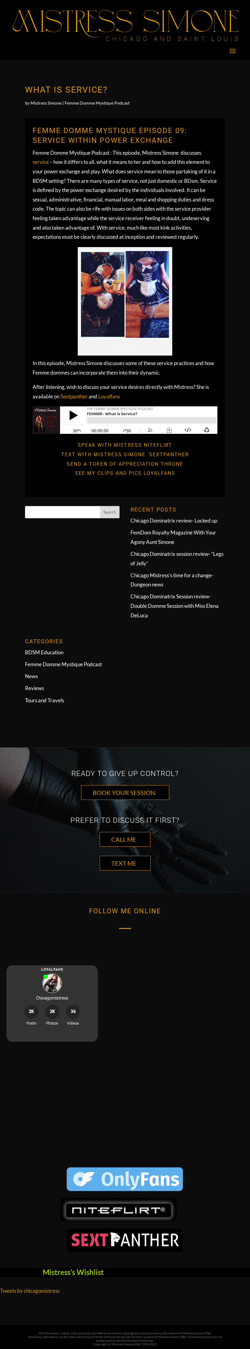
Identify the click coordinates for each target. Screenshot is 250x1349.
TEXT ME (124, 863)
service (41, 162)
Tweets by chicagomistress (29, 1291)
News (31, 676)
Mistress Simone (46, 102)
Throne (172, 464)
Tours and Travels (44, 700)
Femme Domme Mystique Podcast (97, 102)
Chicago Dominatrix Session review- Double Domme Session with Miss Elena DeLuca (174, 605)
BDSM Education (44, 652)
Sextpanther (74, 396)
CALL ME (123, 839)
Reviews (34, 688)
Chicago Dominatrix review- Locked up (173, 520)
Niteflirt (158, 445)
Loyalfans (109, 396)
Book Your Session (124, 792)
